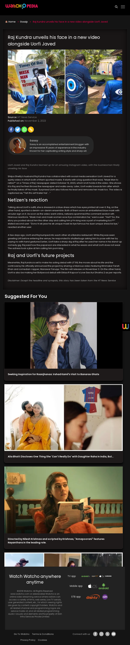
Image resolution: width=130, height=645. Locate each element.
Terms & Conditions (42, 634)
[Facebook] (11, 129)
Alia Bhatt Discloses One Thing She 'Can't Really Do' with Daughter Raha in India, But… (61, 456)
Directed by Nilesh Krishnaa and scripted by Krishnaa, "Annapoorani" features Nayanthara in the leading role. (56, 540)
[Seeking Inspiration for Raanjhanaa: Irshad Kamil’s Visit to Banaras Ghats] (63, 335)
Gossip (24, 21)
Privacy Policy (27, 640)
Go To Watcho (21, 634)
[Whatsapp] (24, 129)
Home (12, 21)
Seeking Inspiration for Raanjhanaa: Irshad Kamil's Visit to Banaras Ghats (53, 374)
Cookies (42, 640)
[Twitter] (18, 129)
